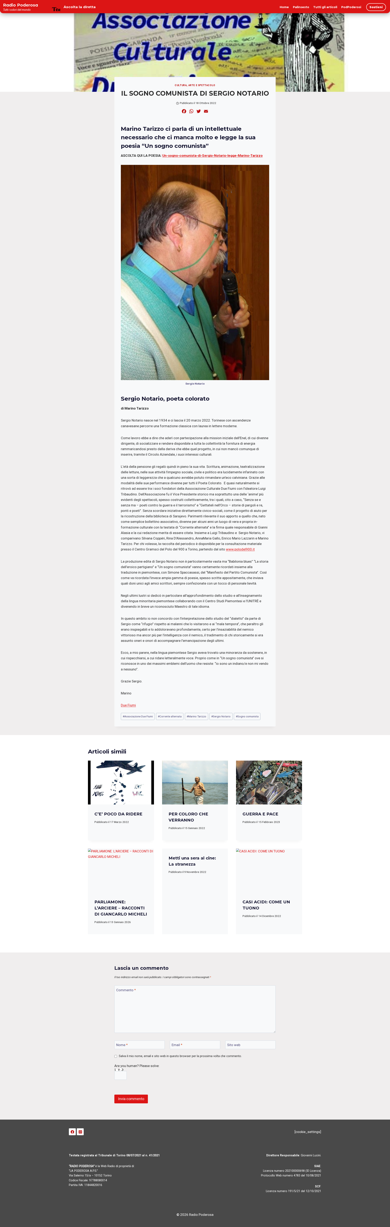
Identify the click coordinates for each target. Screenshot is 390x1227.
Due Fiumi (128, 705)
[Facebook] (72, 1131)
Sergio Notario (221, 716)
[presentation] (121, 782)
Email (177, 1045)
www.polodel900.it (240, 549)
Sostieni (376, 7)
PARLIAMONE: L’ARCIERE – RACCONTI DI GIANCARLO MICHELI (120, 908)
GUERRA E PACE (260, 814)
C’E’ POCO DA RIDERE (118, 814)
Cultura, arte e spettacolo (195, 85)
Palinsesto (301, 7)
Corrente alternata (170, 716)
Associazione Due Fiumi (138, 716)
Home (284, 7)
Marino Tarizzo (196, 716)
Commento (126, 990)
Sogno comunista (247, 716)
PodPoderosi (351, 7)
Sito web (233, 1045)
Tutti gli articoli (325, 7)
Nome (122, 1045)
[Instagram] (80, 1131)
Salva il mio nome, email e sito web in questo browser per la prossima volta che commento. (180, 1056)
